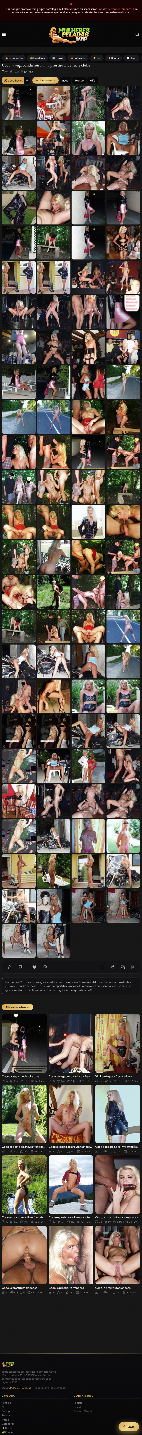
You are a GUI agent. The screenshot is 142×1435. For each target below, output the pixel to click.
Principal (6, 1402)
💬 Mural (131, 57)
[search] (137, 34)
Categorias (8, 1423)
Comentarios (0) (123, 967)
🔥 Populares (78, 57)
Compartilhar (112, 967)
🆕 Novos (57, 57)
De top (6, 1411)
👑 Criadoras (37, 57)
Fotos (5, 1419)
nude (65, 80)
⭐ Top (97, 57)
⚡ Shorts (113, 57)
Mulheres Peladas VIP (21, 1387)
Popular (6, 1415)
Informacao (101, 967)
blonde (79, 80)
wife (93, 80)
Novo (5, 1407)
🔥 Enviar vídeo (14, 57)
